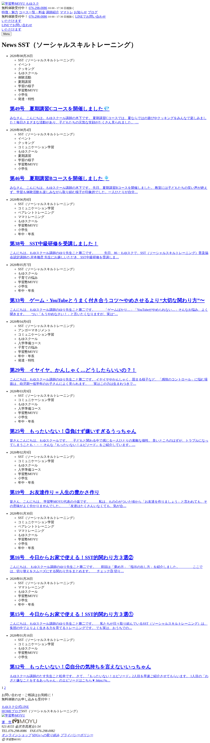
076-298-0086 (38, 8)
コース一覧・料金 (32, 12)
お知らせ (80, 12)
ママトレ (66, 12)
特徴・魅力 (10, 12)
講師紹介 (52, 12)
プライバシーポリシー (76, 735)
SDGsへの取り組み (45, 735)
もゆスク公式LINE (15, 707)
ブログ (93, 12)
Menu (6, 33)
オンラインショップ (16, 735)
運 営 (7, 722)
